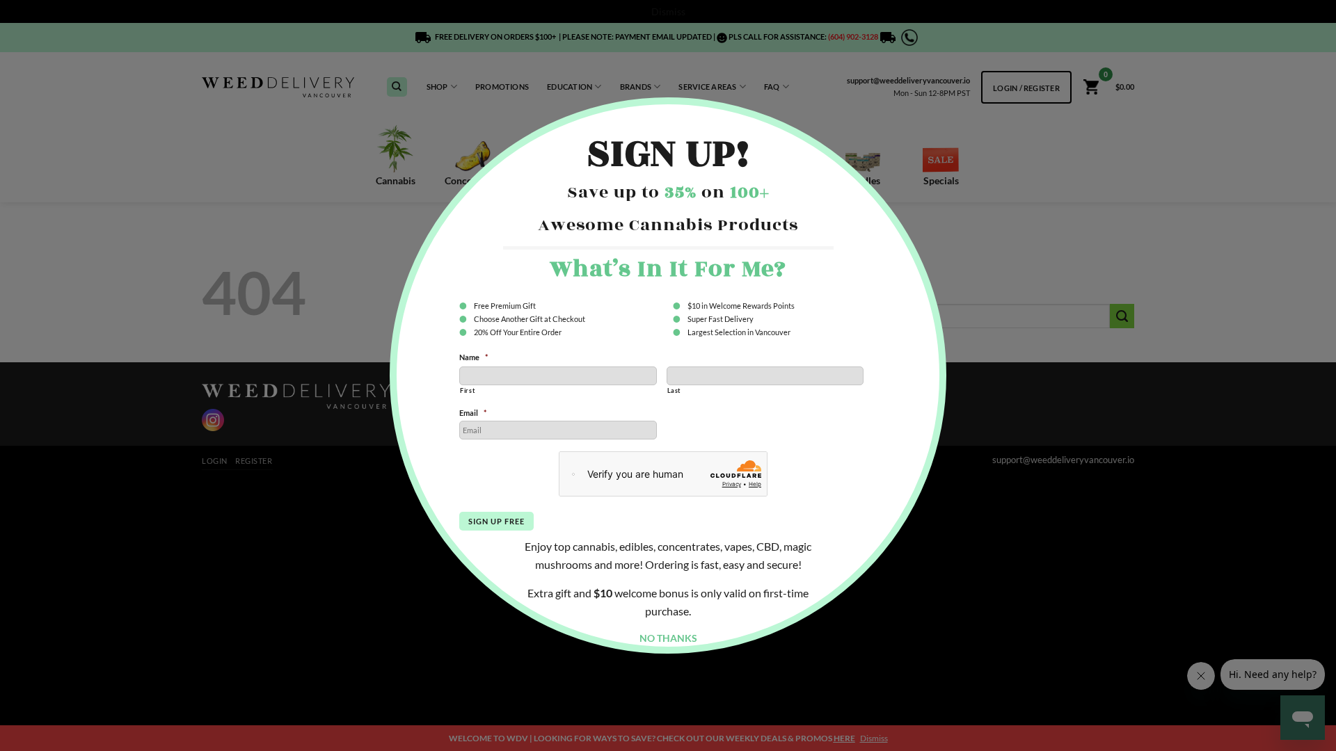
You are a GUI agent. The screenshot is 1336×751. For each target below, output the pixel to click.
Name (473, 357)
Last (674, 390)
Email (472, 412)
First (467, 390)
